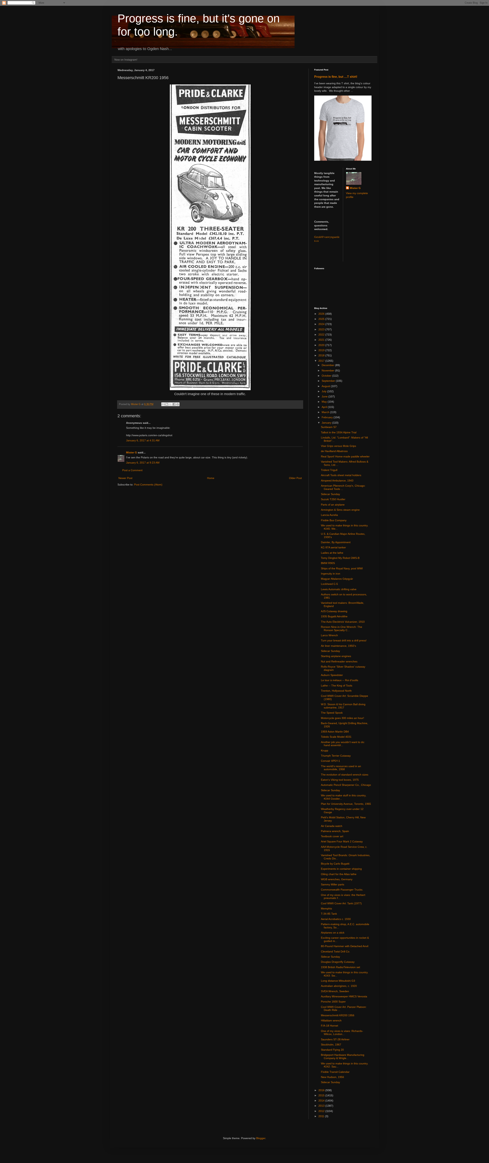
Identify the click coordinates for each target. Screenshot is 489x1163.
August (326, 386)
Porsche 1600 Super (333, 1001)
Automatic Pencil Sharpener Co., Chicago (346, 784)
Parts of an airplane (333, 504)
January (327, 422)
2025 (321, 318)
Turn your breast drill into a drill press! (344, 640)
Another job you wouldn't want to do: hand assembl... (343, 744)
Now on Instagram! (125, 59)
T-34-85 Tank (329, 913)
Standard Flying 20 (332, 1049)
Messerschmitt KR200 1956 (337, 1015)
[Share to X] (170, 404)
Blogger (260, 1138)
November (328, 370)
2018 (321, 355)
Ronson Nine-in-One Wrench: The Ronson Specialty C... (341, 628)
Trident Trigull (329, 470)
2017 (321, 360)
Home (210, 478)
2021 (321, 339)
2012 (321, 1111)
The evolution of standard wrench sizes (344, 774)
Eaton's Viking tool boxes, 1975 (340, 779)
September (329, 380)
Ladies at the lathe (332, 552)
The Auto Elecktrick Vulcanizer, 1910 (343, 621)
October (327, 375)
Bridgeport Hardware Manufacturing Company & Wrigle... (342, 1056)
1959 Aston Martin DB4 (335, 731)
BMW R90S (328, 563)
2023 (321, 329)
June (325, 396)
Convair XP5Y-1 (330, 760)
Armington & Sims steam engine (340, 509)
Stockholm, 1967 (331, 1044)
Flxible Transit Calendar (335, 1071)
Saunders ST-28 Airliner (335, 1039)
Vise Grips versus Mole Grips (338, 445)
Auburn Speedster (332, 675)
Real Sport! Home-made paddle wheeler (345, 456)
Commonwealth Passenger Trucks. (342, 889)
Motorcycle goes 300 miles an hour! (342, 718)
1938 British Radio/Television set (340, 967)
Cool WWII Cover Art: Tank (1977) (341, 903)
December (328, 365)
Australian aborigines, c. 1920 (339, 985)
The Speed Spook (332, 712)
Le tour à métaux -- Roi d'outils (339, 680)
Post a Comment (132, 470)
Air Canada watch (331, 825)
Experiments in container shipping (341, 868)
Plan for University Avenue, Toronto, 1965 (346, 803)
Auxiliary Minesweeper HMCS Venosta (344, 996)
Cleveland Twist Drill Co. (335, 951)
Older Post (295, 478)
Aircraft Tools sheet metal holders (341, 475)
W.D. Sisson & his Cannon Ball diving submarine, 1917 (343, 706)
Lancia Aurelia (329, 514)
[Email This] (163, 404)
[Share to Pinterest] (178, 404)
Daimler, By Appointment (336, 542)
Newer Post (125, 478)
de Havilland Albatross (334, 451)
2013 (321, 1105)
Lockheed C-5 (329, 583)
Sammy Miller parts (332, 884)
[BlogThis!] (167, 404)
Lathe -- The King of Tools (336, 685)
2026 (321, 313)
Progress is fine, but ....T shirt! (335, 76)
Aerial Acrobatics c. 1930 (336, 919)
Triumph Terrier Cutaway (336, 755)
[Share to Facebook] (174, 404)
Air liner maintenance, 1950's (338, 645)
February (328, 417)
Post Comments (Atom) (148, 484)
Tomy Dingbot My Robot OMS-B (340, 557)
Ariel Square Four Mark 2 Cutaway (342, 841)
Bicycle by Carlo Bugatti (335, 863)
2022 (321, 334)
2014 (321, 1100)
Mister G (131, 452)
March (326, 412)
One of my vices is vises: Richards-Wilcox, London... (342, 1032)
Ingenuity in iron (330, 573)
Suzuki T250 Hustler (333, 499)
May (325, 401)
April (325, 406)
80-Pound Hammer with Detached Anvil (344, 946)
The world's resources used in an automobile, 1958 (341, 768)
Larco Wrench (329, 635)
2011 (321, 1116)
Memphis (326, 908)
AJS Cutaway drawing (334, 611)
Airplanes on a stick (332, 932)
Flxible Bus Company (334, 520)
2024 (321, 324)
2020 (321, 345)
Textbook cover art (332, 836)
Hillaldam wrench (331, 1020)
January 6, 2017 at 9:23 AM (142, 462)
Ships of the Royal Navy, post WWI (342, 568)
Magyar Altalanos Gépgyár (337, 578)
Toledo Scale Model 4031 (336, 736)
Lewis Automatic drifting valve (338, 589)
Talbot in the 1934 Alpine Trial (338, 432)
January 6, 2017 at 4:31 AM (142, 440)
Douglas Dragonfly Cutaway (338, 961)
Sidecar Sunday (330, 494)
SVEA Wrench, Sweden (335, 991)
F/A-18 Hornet (329, 1025)
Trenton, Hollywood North (336, 690)
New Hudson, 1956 (332, 1077)
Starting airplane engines (336, 656)
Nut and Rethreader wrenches (339, 661)
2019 (321, 350)
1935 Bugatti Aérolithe (334, 616)
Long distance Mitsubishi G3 (338, 980)
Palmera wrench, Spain (335, 831)
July (324, 391)
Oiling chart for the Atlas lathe (338, 874)
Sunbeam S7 (329, 427)
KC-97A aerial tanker (333, 547)
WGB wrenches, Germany (336, 879)
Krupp (324, 750)
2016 (321, 1090)
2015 (321, 1095)
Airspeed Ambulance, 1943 (337, 480)
